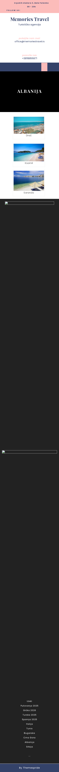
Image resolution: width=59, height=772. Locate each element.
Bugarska (29, 733)
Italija (29, 724)
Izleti (29, 701)
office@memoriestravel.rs (30, 41)
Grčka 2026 (29, 710)
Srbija (29, 746)
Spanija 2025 (29, 719)
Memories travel (29, 19)
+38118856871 (29, 58)
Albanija (29, 742)
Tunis (29, 728)
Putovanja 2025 (30, 705)
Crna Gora (29, 737)
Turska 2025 (30, 714)
